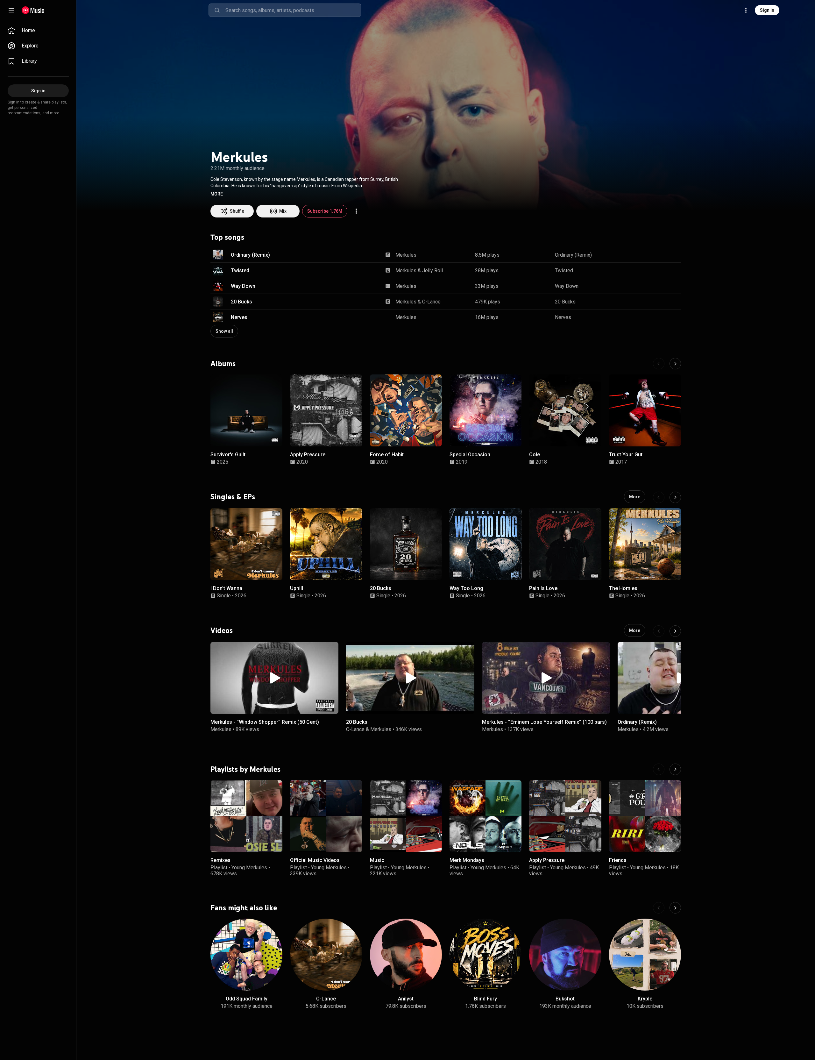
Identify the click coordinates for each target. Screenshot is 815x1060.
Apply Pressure (307, 455)
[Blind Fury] (485, 955)
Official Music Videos (315, 860)
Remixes (220, 860)
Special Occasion (470, 455)
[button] (216, 193)
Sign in (767, 10)
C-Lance (431, 302)
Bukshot (565, 999)
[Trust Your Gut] (645, 410)
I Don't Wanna (226, 588)
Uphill (296, 588)
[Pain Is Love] (565, 544)
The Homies (623, 588)
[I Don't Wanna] (246, 544)
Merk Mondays (467, 860)
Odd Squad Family (246, 999)
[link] (38, 30)
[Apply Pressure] (326, 410)
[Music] (406, 816)
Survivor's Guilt (227, 455)
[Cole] (565, 410)
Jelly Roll (432, 270)
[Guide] (11, 10)
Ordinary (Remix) (250, 255)
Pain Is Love (543, 588)
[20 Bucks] (406, 544)
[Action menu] (356, 211)
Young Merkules (249, 867)
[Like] (640, 254)
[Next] (675, 363)
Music (377, 860)
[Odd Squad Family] (246, 955)
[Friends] (645, 816)
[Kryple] (645, 955)
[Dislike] (654, 254)
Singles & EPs (232, 496)
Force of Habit (387, 455)
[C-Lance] (326, 955)
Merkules (405, 255)
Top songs (227, 237)
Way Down (243, 286)
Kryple (645, 999)
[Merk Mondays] (485, 816)
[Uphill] (326, 544)
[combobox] (293, 10)
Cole (534, 455)
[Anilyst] (406, 955)
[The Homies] (645, 544)
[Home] (33, 10)
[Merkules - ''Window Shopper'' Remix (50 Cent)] (274, 678)
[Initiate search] (217, 10)
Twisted (240, 270)
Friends (618, 860)
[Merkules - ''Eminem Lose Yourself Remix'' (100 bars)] (546, 678)
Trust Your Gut (625, 455)
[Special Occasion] (485, 410)
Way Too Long (466, 588)
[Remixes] (246, 816)
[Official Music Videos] (326, 816)
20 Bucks (241, 302)
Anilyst (406, 999)
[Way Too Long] (485, 544)
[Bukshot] (565, 955)
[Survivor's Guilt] (246, 410)
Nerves (239, 317)
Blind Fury (485, 999)
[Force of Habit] (406, 410)
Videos (221, 630)
